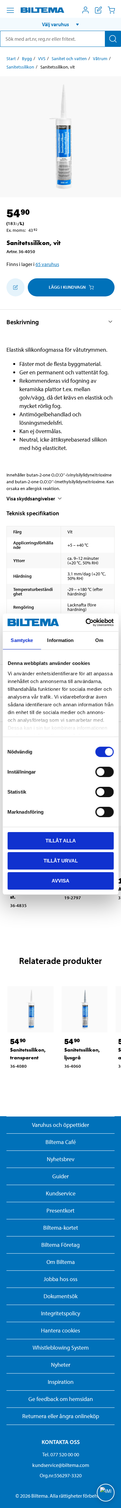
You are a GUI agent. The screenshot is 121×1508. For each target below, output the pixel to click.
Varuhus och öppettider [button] (60, 1124)
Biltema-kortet (60, 1227)
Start (11, 58)
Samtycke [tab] (22, 640)
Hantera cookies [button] (60, 1330)
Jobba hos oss (60, 1279)
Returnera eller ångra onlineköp (60, 1416)
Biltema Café (60, 1142)
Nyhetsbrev (61, 1159)
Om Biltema (60, 1262)
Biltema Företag (60, 1244)
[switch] (104, 772)
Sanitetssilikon (20, 67)
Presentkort (60, 1210)
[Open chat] (105, 1492)
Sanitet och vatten (69, 58)
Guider (60, 1176)
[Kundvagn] (111, 10)
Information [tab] (60, 640)
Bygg (27, 58)
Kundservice (61, 1193)
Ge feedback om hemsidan (60, 1399)
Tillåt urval (61, 860)
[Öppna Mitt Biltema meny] (85, 10)
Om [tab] (99, 640)
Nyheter (60, 1364)
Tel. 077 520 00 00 (60, 1454)
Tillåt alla (60, 840)
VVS (41, 58)
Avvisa (60, 880)
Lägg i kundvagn (67, 287)
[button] (60, 24)
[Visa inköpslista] (98, 10)
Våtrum (100, 58)
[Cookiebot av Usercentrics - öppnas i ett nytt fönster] (86, 622)
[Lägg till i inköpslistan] (15, 287)
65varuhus (47, 264)
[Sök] (113, 39)
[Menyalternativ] (10, 10)
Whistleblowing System (61, 1347)
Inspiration (61, 1381)
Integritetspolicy (60, 1313)
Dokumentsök (60, 1296)
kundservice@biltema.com (60, 1465)
